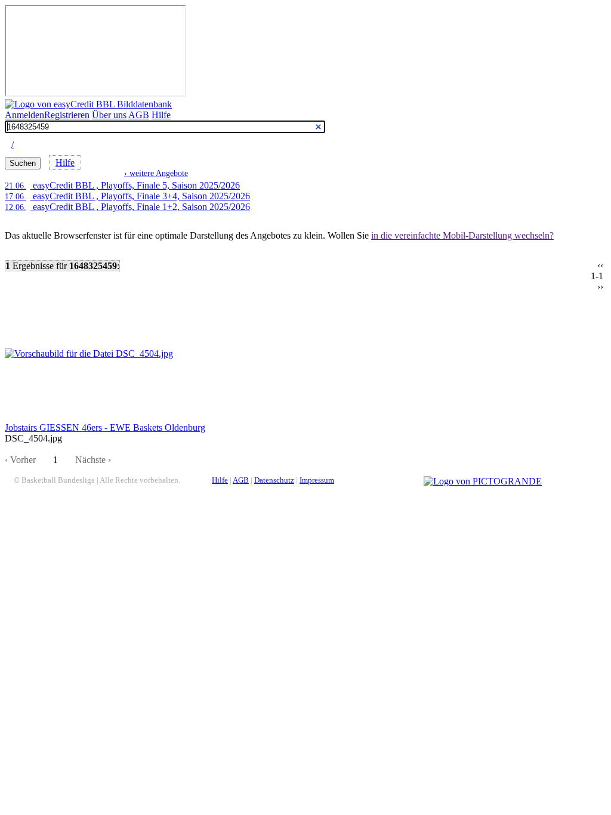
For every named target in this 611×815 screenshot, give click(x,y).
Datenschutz (274, 480)
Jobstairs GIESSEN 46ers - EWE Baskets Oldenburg (105, 427)
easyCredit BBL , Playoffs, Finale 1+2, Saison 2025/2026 (127, 207)
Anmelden (24, 115)
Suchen (23, 163)
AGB (138, 115)
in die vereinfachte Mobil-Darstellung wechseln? (462, 235)
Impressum (317, 480)
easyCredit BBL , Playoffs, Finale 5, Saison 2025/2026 (122, 185)
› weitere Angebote (156, 173)
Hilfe (161, 115)
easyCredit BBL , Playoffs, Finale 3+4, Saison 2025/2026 (127, 196)
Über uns (109, 115)
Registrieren (67, 115)
